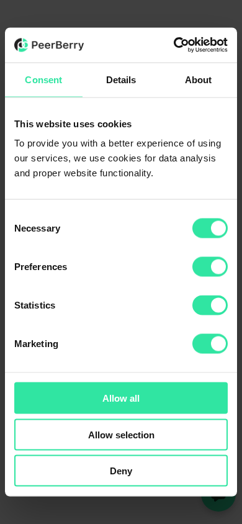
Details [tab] (121, 79)
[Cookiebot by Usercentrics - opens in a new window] (174, 45)
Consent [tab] (43, 79)
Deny (121, 471)
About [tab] (198, 79)
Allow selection (121, 434)
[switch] (210, 267)
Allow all (121, 398)
